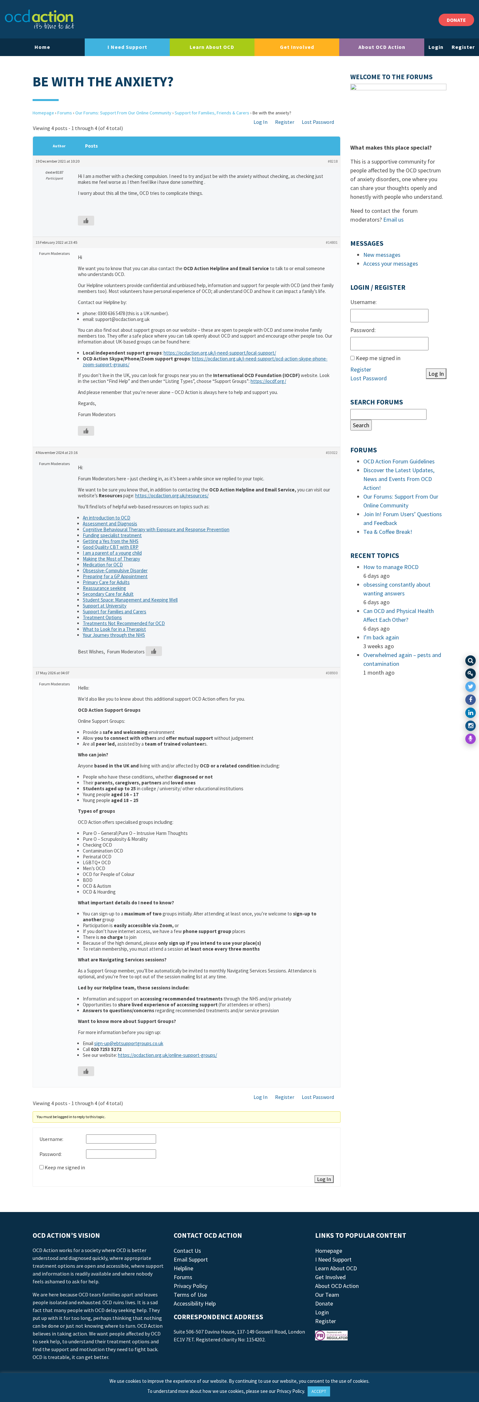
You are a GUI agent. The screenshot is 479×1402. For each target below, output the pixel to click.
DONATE (456, 20)
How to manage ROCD (390, 567)
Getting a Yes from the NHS (110, 541)
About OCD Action (381, 47)
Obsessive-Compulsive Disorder (115, 570)
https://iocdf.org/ (268, 381)
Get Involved (297, 47)
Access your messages (390, 263)
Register (463, 47)
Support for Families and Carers (114, 611)
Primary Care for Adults (106, 582)
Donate (324, 1303)
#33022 (332, 452)
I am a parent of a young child (112, 553)
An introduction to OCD (106, 518)
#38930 (332, 672)
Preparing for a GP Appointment (115, 576)
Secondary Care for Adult (108, 594)
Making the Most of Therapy (111, 559)
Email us (393, 219)
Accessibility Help (195, 1303)
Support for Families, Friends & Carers (212, 113)
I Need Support (127, 47)
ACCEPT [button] (319, 1391)
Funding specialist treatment (112, 535)
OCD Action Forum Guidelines (399, 461)
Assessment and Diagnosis (110, 523)
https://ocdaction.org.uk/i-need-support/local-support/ (220, 353)
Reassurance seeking (104, 588)
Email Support (191, 1259)
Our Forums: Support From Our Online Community (123, 113)
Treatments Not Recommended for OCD (124, 623)
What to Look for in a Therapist (114, 629)
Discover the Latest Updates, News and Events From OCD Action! (398, 478)
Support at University (104, 606)
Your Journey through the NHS (114, 635)
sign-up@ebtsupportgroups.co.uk (128, 1043)
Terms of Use (190, 1294)
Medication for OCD (103, 565)
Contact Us (187, 1250)
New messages (381, 254)
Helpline (183, 1268)
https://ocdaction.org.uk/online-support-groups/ (167, 1055)
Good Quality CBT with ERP (110, 547)
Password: (50, 1154)
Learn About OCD (212, 47)
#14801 (332, 242)
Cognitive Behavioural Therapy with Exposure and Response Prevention (156, 529)
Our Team (327, 1294)
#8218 (333, 161)
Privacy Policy (190, 1286)
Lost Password (318, 122)
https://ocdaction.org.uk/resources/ (172, 495)
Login (435, 47)
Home (42, 47)
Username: (51, 1139)
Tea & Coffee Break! (387, 531)
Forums (64, 113)
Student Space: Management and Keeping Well (130, 600)
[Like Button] (86, 221)
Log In (261, 122)
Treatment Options (102, 617)
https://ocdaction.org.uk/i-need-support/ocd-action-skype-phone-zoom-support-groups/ (205, 362)
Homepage (43, 113)
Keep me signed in (65, 1167)
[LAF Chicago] (39, 19)
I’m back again (381, 637)
